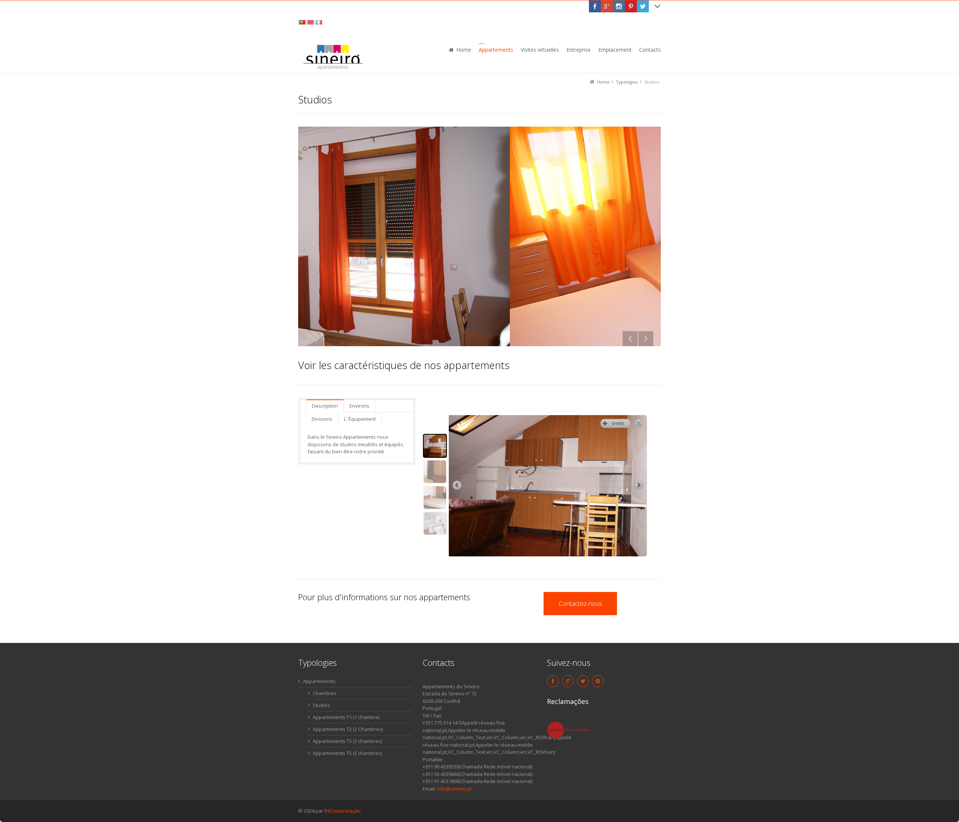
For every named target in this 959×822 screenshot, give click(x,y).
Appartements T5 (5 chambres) (347, 753)
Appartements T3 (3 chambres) (347, 741)
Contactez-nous (580, 603)
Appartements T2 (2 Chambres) (348, 729)
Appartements (319, 681)
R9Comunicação (342, 810)
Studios (321, 705)
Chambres (324, 693)
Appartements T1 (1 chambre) (346, 717)
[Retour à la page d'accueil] (332, 56)
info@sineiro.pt (454, 788)
